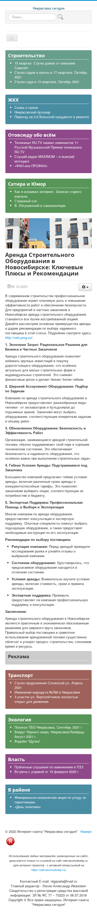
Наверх (86, 831)
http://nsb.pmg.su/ (19, 337)
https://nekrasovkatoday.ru (48, 870)
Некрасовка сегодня (48, 8)
